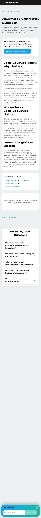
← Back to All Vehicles (9, 217)
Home (3, 11)
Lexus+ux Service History (12, 187)
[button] (20, 245)
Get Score (31, 513)
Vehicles (9, 11)
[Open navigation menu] (2, 3)
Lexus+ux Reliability (10, 180)
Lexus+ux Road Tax (10, 183)
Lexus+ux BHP (25, 180)
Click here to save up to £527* (17, 51)
